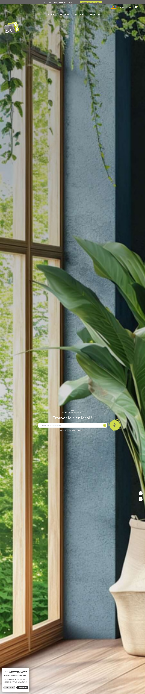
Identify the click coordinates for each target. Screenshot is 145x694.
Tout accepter (22, 687)
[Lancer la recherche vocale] (115, 425)
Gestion (79, 14)
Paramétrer (9, 687)
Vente (51, 14)
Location (64, 14)
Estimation (94, 14)
